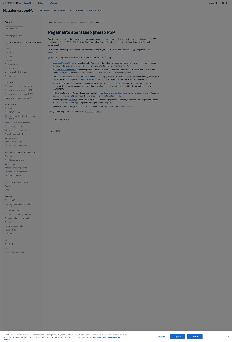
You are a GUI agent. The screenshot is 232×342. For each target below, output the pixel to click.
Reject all (178, 336)
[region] (116, 336)
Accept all (195, 336)
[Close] (228, 336)
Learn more (161, 336)
